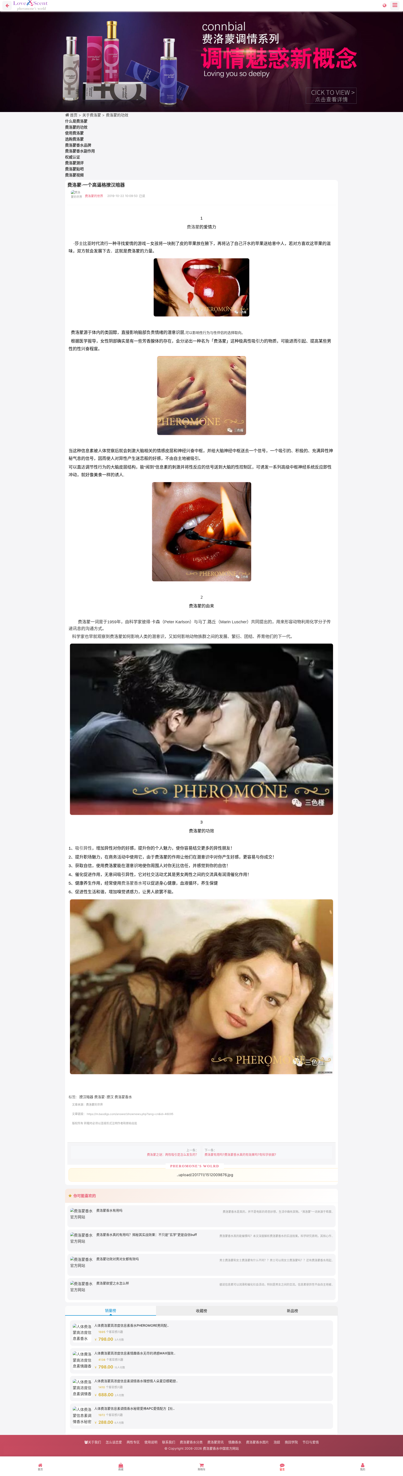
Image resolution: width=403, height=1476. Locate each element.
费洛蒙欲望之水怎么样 (112, 1283)
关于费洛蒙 (91, 115)
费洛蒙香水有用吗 (109, 1210)
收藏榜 (201, 1310)
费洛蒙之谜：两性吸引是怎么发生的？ (172, 1154)
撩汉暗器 (86, 1097)
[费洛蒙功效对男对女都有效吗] (82, 1262)
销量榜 (110, 1310)
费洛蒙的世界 (94, 196)
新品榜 (292, 1310)
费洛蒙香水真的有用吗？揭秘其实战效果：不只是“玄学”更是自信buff (146, 1235)
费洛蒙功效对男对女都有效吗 (117, 1259)
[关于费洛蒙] (201, 61)
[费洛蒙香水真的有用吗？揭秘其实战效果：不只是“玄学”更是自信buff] (82, 1238)
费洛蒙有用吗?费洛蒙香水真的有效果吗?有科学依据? (240, 1154)
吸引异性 (83, 848)
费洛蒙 (193, 227)
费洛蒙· (100, 1097)
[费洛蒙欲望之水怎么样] (82, 1286)
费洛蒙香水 (131, 883)
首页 (73, 115)
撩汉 (110, 1097)
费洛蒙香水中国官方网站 (221, 1448)
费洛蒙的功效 (117, 115)
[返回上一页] (7, 5)
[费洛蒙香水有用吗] (82, 1213)
